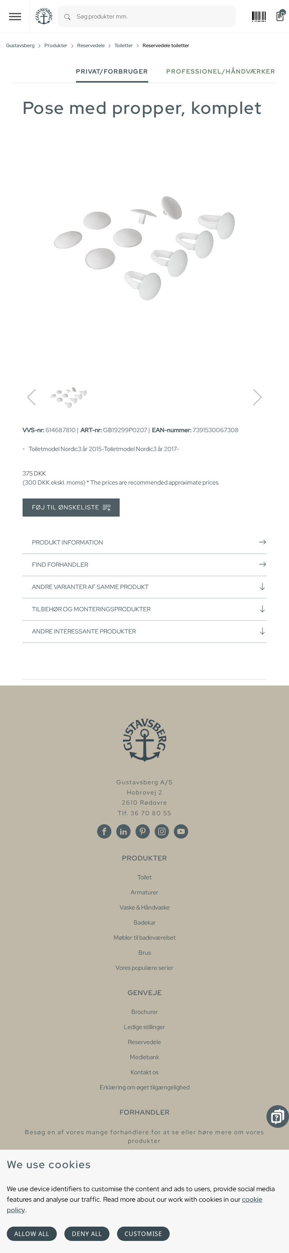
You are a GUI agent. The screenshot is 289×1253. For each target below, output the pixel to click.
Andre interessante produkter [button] (84, 631)
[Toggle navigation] (15, 16)
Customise (143, 1234)
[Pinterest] (142, 831)
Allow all (31, 1234)
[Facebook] (104, 831)
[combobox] (156, 16)
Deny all (87, 1234)
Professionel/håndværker (220, 71)
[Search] (67, 16)
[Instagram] (162, 831)
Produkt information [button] (67, 542)
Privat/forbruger (112, 71)
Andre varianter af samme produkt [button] (90, 587)
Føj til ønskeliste (66, 507)
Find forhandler (60, 565)
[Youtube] (181, 831)
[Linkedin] (123, 831)
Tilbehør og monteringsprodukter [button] (91, 609)
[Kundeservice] (277, 1116)
